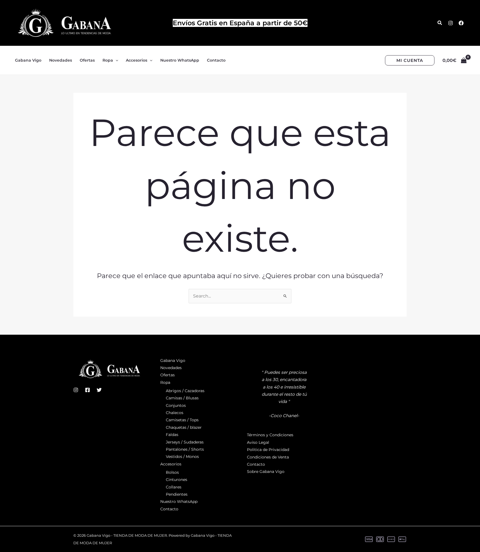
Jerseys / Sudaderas (185, 442)
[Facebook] (461, 23)
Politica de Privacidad (268, 449)
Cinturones (176, 479)
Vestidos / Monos (182, 456)
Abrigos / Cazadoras (185, 390)
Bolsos (172, 472)
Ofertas (167, 374)
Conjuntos (176, 405)
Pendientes (177, 494)
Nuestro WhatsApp (179, 501)
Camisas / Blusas (182, 397)
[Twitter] (99, 389)
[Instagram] (450, 23)
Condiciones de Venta (268, 457)
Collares (173, 487)
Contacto (169, 508)
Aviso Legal (258, 442)
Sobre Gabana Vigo (265, 471)
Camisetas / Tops (182, 419)
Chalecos (174, 412)
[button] (440, 23)
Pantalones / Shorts (185, 449)
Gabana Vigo (172, 360)
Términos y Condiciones (270, 434)
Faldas (172, 434)
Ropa (165, 382)
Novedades (171, 367)
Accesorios (170, 464)
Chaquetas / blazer (184, 427)
